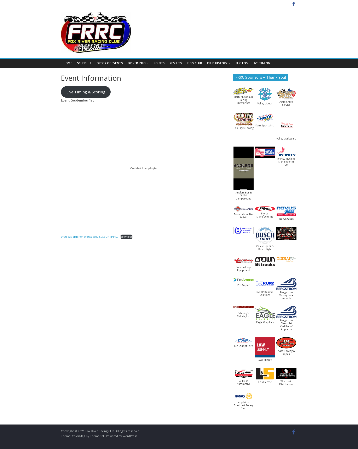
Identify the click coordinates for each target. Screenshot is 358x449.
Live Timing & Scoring (85, 91)
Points (159, 63)
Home (67, 63)
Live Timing (261, 63)
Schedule (84, 63)
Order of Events (110, 63)
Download (126, 237)
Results (175, 63)
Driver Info (137, 63)
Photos (242, 63)
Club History (217, 63)
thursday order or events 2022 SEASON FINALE (89, 237)
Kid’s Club (194, 63)
